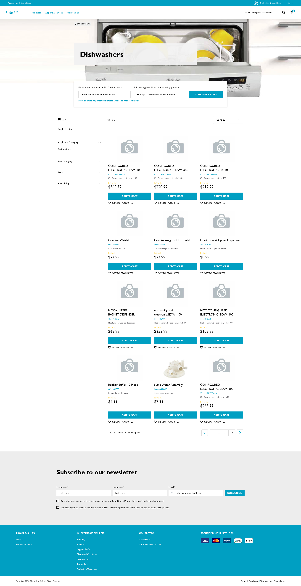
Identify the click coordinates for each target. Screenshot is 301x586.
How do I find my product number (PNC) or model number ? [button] (109, 100)
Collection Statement (153, 500)
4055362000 (113, 389)
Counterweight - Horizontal (172, 240)
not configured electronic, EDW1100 (168, 312)
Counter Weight (118, 240)
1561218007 (113, 318)
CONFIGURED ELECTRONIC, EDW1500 (216, 387)
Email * (172, 486)
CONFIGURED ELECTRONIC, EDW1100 (124, 168)
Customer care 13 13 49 (150, 544)
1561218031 (205, 244)
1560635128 (159, 244)
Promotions (73, 12)
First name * (62, 486)
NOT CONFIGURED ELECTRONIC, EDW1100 (216, 312)
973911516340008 (208, 174)
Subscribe (234, 492)
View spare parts (206, 94)
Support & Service (54, 12)
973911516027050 (208, 393)
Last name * (118, 486)
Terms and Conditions (112, 500)
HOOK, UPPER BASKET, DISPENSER (121, 312)
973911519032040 (162, 174)
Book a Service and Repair (271, 3)
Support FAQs (83, 549)
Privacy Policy (131, 500)
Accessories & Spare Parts (19, 3)
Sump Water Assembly (168, 385)
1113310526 (205, 318)
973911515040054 (116, 174)
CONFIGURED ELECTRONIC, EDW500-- (170, 168)
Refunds (80, 544)
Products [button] (36, 12)
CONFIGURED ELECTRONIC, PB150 (214, 168)
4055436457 (113, 244)
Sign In (290, 3)
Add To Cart (129, 196)
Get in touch (144, 539)
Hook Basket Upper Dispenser (220, 240)
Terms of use (83, 558)
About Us (20, 539)
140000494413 (160, 389)
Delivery (81, 539)
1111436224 (159, 318)
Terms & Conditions (250, 581)
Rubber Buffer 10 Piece (123, 385)
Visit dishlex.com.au (24, 544)
